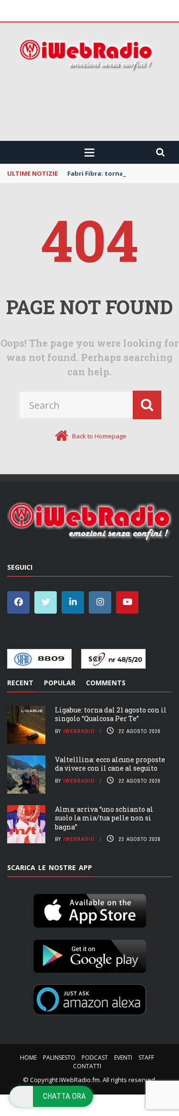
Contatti (87, 1066)
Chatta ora (64, 1096)
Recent (20, 682)
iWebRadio (79, 731)
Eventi (123, 1057)
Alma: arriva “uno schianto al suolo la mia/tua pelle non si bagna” (104, 818)
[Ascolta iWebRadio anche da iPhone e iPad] (89, 909)
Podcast (95, 1057)
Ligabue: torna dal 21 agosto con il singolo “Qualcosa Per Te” (111, 714)
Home (28, 1057)
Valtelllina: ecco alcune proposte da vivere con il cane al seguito (110, 764)
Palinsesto (59, 1057)
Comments (106, 682)
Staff (146, 1057)
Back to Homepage (99, 436)
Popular (59, 682)
